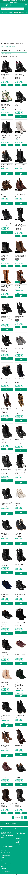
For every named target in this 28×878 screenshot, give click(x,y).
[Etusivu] (9, 5)
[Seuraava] (25, 817)
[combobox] (14, 9)
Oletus (16, 56)
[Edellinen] (22, 817)
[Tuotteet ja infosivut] (2, 5)
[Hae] (25, 9)
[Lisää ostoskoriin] (7, 85)
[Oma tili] (23, 5)
